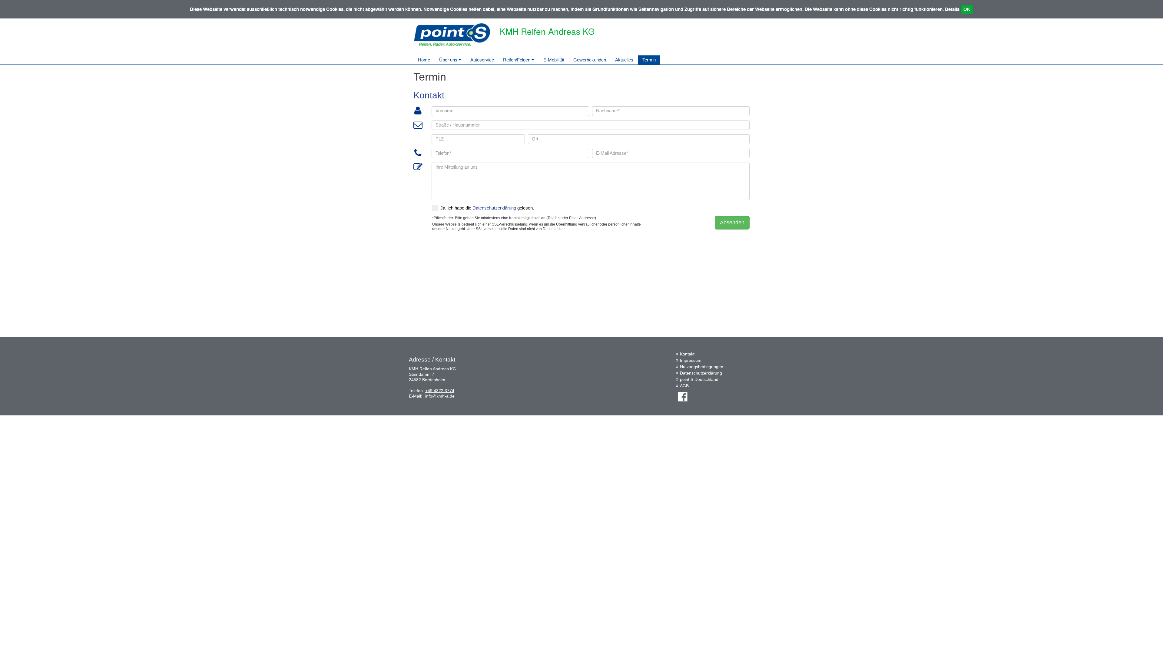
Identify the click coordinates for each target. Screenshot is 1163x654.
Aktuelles (624, 59)
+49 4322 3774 (439, 390)
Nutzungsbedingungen (701, 366)
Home (424, 59)
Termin (649, 59)
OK (966, 9)
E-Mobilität (553, 59)
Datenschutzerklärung (701, 373)
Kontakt (687, 354)
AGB (684, 385)
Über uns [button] (449, 59)
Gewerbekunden (589, 59)
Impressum (690, 360)
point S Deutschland (699, 379)
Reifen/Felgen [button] (517, 59)
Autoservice (482, 59)
